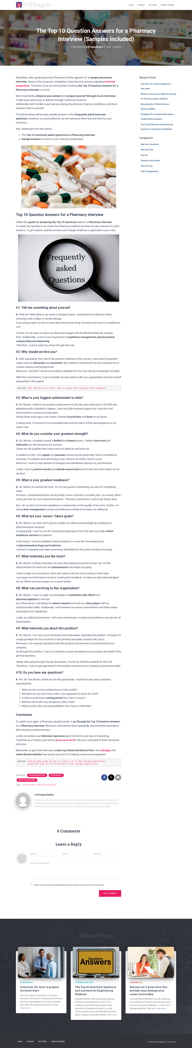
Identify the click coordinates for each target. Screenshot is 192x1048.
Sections (153, 5)
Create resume (167, 5)
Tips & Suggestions (150, 171)
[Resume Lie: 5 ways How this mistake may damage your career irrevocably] (151, 962)
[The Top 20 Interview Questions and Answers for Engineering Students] (96, 962)
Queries (144, 155)
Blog (131, 5)
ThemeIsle (171, 1042)
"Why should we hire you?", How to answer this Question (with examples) (67, 388)
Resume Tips (147, 166)
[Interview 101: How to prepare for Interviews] (41, 962)
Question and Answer (27, 780)
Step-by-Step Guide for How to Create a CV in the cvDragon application (66, 761)
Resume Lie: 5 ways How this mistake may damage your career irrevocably (148, 990)
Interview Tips (56, 775)
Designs (141, 5)
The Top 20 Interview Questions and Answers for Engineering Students (95, 990)
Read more (26, 1008)
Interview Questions (37, 775)
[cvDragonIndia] (23, 800)
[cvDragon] (33, 5)
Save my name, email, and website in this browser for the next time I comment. (69, 885)
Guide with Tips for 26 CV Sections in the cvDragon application (62, 764)
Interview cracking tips (46, 785)
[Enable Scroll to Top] (186, 1042)
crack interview (28, 785)
